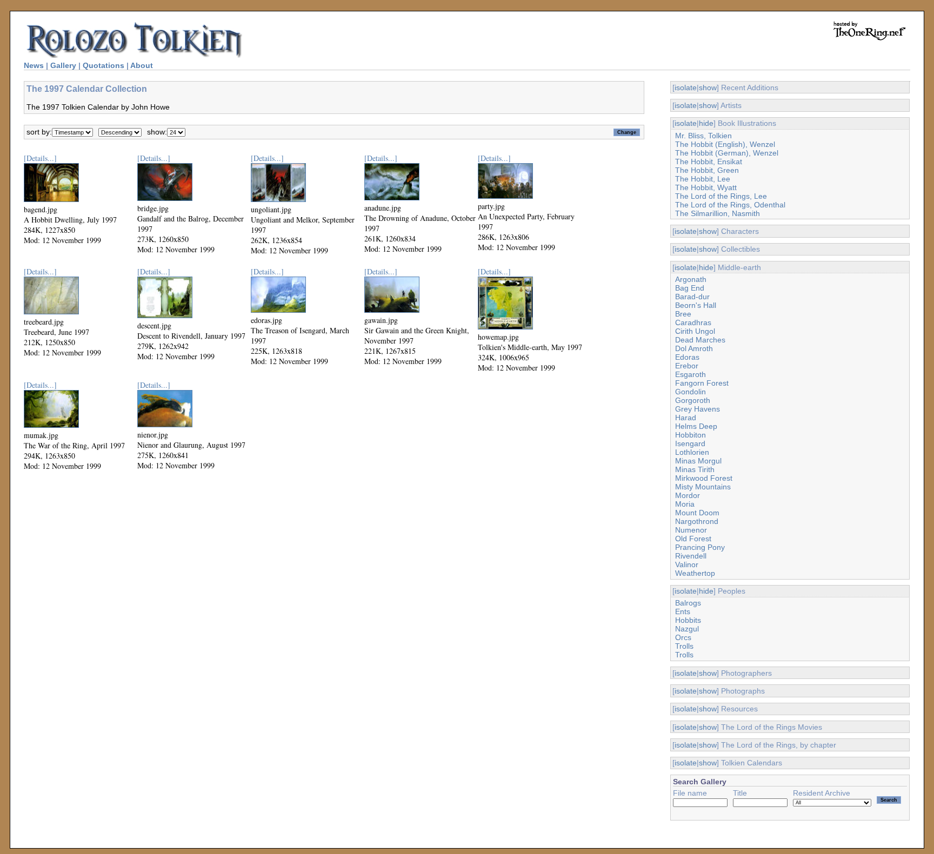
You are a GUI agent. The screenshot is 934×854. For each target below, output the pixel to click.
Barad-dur (692, 296)
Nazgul (687, 628)
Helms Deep (696, 426)
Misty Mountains (703, 486)
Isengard (690, 443)
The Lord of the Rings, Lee (721, 196)
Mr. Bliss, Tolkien (703, 135)
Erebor (686, 365)
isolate (686, 87)
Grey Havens (697, 409)
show (708, 87)
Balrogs (688, 603)
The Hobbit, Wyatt (706, 187)
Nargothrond (696, 521)
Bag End (689, 288)
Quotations (103, 65)
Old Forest (693, 538)
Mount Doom (697, 512)
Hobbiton (690, 435)
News (34, 65)
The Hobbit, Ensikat (708, 161)
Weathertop (695, 573)
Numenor (691, 530)
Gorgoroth (692, 400)
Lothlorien (692, 452)
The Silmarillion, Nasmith (717, 213)
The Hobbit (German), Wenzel (726, 153)
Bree (683, 314)
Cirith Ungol (695, 331)
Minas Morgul (698, 460)
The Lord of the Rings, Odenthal (730, 204)
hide (706, 123)
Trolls (684, 646)
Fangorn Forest (702, 383)
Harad (685, 417)
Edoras (687, 357)
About (141, 65)
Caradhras (693, 322)
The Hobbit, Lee (702, 178)
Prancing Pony (700, 547)
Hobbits (688, 620)
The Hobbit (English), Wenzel (725, 144)
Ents (682, 611)
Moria (685, 504)
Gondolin (690, 391)
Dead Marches (700, 339)
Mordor (687, 495)
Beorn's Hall (695, 305)
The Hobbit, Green (707, 170)
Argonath (690, 279)
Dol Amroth (694, 348)
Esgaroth (690, 374)
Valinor (686, 564)
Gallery (63, 65)
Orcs (683, 637)
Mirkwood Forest (703, 478)
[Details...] (40, 158)
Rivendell (690, 556)
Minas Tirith (695, 469)
